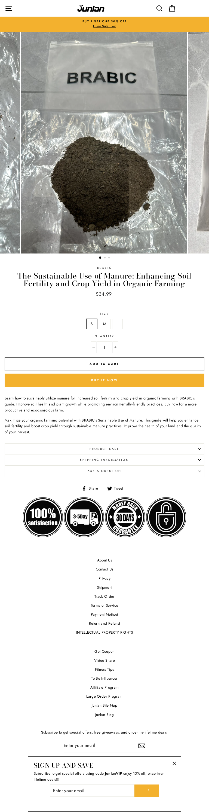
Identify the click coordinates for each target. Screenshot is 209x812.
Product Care (105, 449)
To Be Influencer (104, 678)
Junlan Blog (104, 714)
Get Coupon (104, 651)
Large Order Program (104, 696)
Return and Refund (104, 623)
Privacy (104, 578)
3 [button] (109, 258)
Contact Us (104, 569)
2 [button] (105, 258)
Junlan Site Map (104, 705)
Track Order (104, 596)
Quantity (104, 336)
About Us (104, 560)
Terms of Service (104, 605)
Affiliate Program (104, 687)
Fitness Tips (104, 669)
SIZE (104, 314)
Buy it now (104, 380)
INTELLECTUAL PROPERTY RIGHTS (104, 632)
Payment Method (104, 614)
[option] (104, 24)
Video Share (104, 660)
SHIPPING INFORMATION (104, 460)
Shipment (104, 587)
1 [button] (100, 258)
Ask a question (105, 471)
